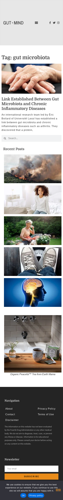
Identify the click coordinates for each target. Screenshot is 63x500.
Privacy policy (36, 495)
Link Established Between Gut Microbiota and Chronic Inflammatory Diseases (30, 104)
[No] (58, 490)
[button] (36, 22)
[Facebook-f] (50, 22)
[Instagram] (58, 22)
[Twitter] (54, 22)
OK (23, 495)
